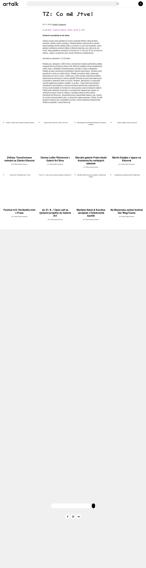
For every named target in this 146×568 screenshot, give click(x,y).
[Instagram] (73, 516)
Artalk (55, 24)
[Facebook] (67, 516)
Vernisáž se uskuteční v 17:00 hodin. (57, 58)
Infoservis (62, 24)
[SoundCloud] (78, 516)
